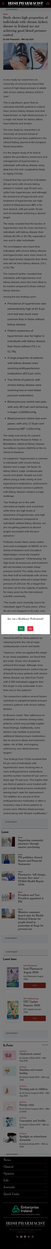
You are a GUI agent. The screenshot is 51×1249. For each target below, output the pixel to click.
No (30, 628)
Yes (21, 628)
